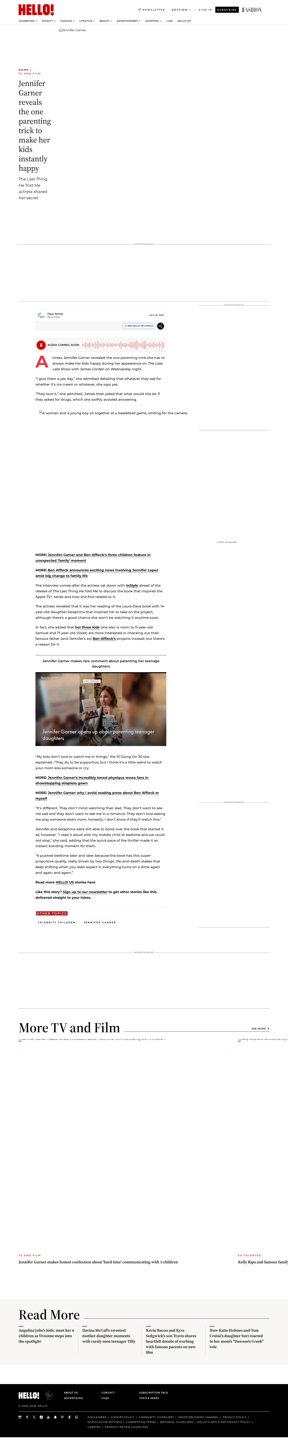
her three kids (87, 627)
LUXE (169, 21)
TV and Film (30, 73)
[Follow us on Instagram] (20, 1417)
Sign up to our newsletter (85, 892)
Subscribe (227, 9)
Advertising (73, 1398)
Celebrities (26, 21)
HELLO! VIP (184, 21)
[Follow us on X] (34, 1417)
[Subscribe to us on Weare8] (69, 1417)
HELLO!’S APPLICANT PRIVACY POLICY (224, 1422)
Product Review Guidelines (126, 1426)
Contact (108, 1392)
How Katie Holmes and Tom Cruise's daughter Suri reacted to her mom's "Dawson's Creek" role (237, 1339)
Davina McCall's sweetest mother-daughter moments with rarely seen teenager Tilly (108, 1336)
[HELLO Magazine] (36, 10)
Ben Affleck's (104, 639)
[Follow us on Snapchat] (55, 1417)
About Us (71, 1392)
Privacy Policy (234, 1417)
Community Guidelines (156, 1417)
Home (24, 69)
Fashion (66, 21)
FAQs (105, 1398)
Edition (180, 10)
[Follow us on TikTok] (41, 1417)
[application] (100, 709)
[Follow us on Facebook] (27, 1417)
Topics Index (149, 1398)
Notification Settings (105, 1422)
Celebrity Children (57, 922)
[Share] (160, 326)
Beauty (104, 21)
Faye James (55, 313)
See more (259, 1028)
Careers (94, 1426)
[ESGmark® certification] (46, 1395)
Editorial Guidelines (176, 1422)
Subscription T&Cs (152, 1392)
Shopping (152, 21)
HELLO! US (65, 882)
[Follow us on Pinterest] (62, 1417)
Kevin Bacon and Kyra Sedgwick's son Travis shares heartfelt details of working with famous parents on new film (171, 1341)
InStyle (132, 585)
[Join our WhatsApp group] (76, 1417)
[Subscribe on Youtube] (48, 1417)
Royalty (47, 21)
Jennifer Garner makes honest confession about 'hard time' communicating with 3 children (98, 1262)
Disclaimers (97, 1417)
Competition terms (141, 1422)
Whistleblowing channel (198, 1417)
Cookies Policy (122, 1417)
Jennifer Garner (100, 922)
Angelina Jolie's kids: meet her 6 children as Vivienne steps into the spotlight (46, 1336)
